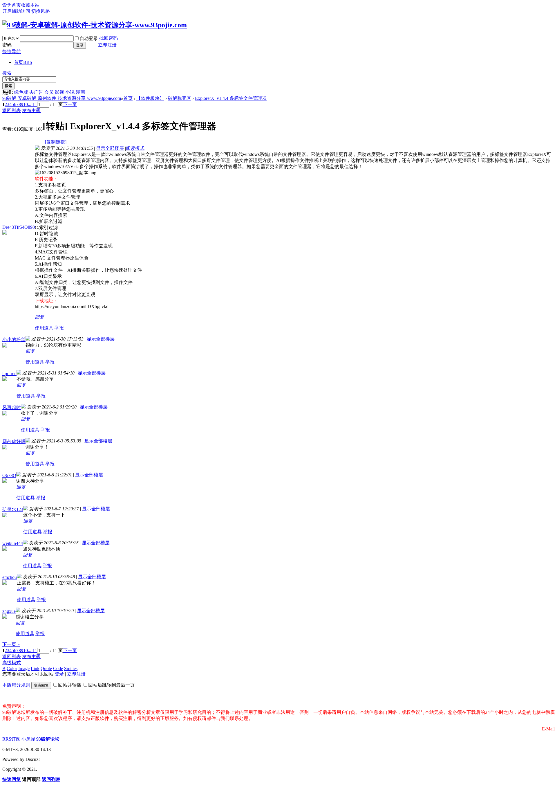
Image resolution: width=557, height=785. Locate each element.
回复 (39, 317)
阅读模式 (135, 148)
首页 (23, 62)
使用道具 (44, 327)
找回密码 (108, 38)
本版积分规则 (16, 685)
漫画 (80, 92)
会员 (49, 92)
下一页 (70, 104)
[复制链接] (55, 141)
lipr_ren (9, 373)
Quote (46, 668)
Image (24, 668)
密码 (7, 44)
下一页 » (11, 644)
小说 (70, 92)
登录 (80, 45)
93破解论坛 (47, 739)
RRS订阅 (11, 739)
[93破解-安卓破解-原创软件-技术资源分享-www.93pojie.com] (94, 25)
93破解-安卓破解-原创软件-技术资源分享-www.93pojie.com (61, 98)
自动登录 (88, 38)
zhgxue (9, 611)
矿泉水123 (12, 509)
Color (12, 668)
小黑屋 (28, 739)
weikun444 (12, 543)
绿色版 (21, 92)
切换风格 (40, 11)
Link (35, 668)
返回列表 (11, 110)
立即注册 (107, 44)
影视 (59, 92)
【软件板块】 (150, 98)
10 (25, 104)
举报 (59, 327)
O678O (9, 475)
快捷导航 (11, 51)
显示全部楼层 (110, 148)
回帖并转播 (69, 685)
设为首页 (11, 5)
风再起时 (11, 407)
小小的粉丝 (14, 339)
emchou (9, 577)
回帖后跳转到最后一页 (111, 685)
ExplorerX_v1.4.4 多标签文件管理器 (231, 98)
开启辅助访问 (16, 11)
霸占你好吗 (14, 441)
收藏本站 (30, 5)
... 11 (32, 104)
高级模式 (11, 662)
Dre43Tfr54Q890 (18, 227)
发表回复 (41, 685)
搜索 (7, 73)
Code (58, 668)
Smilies (70, 668)
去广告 (36, 92)
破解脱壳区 (179, 98)
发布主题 (31, 110)
